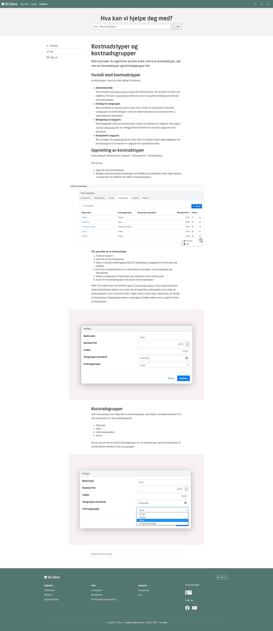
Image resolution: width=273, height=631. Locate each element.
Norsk (223, 577)
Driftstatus (49, 590)
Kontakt (163, 622)
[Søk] (262, 4)
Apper (34, 4)
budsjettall (119, 139)
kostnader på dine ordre (122, 91)
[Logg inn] (268, 4)
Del (51, 51)
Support (43, 4)
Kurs (140, 594)
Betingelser (97, 594)
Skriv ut (54, 57)
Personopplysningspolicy (103, 599)
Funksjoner (96, 590)
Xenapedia (143, 590)
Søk (178, 26)
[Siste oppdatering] (255, 4)
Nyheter (24, 4)
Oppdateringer (51, 599)
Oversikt (54, 45)
